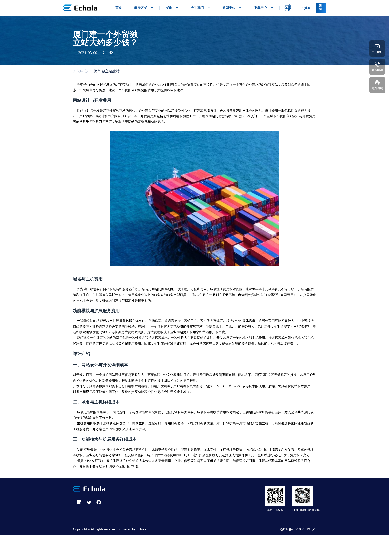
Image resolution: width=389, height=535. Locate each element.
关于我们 (197, 7)
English (304, 8)
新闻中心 (228, 7)
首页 (118, 7)
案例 (169, 7)
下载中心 (260, 7)
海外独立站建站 (107, 71)
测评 (320, 7)
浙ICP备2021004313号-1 (298, 529)
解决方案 (140, 7)
